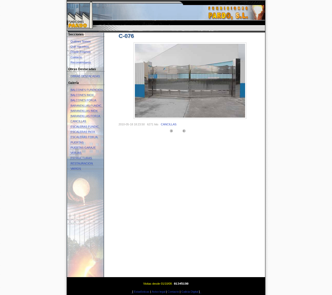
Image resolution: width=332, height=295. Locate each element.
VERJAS (76, 152)
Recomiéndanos (81, 62)
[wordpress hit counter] (182, 283)
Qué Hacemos (80, 46)
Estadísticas (141, 291)
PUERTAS (77, 142)
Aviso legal (158, 291)
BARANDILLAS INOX (84, 110)
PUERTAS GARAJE (83, 147)
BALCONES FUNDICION (87, 89)
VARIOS (76, 168)
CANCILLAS (78, 121)
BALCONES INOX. (82, 95)
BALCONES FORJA (83, 100)
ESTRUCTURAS (81, 158)
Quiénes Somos (81, 41)
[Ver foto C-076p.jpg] (190, 118)
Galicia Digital (189, 291)
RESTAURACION (82, 163)
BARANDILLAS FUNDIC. (86, 105)
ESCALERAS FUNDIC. (85, 126)
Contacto (76, 57)
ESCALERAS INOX (83, 131)
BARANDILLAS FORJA (85, 116)
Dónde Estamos (81, 51)
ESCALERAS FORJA (84, 137)
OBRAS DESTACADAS (85, 76)
